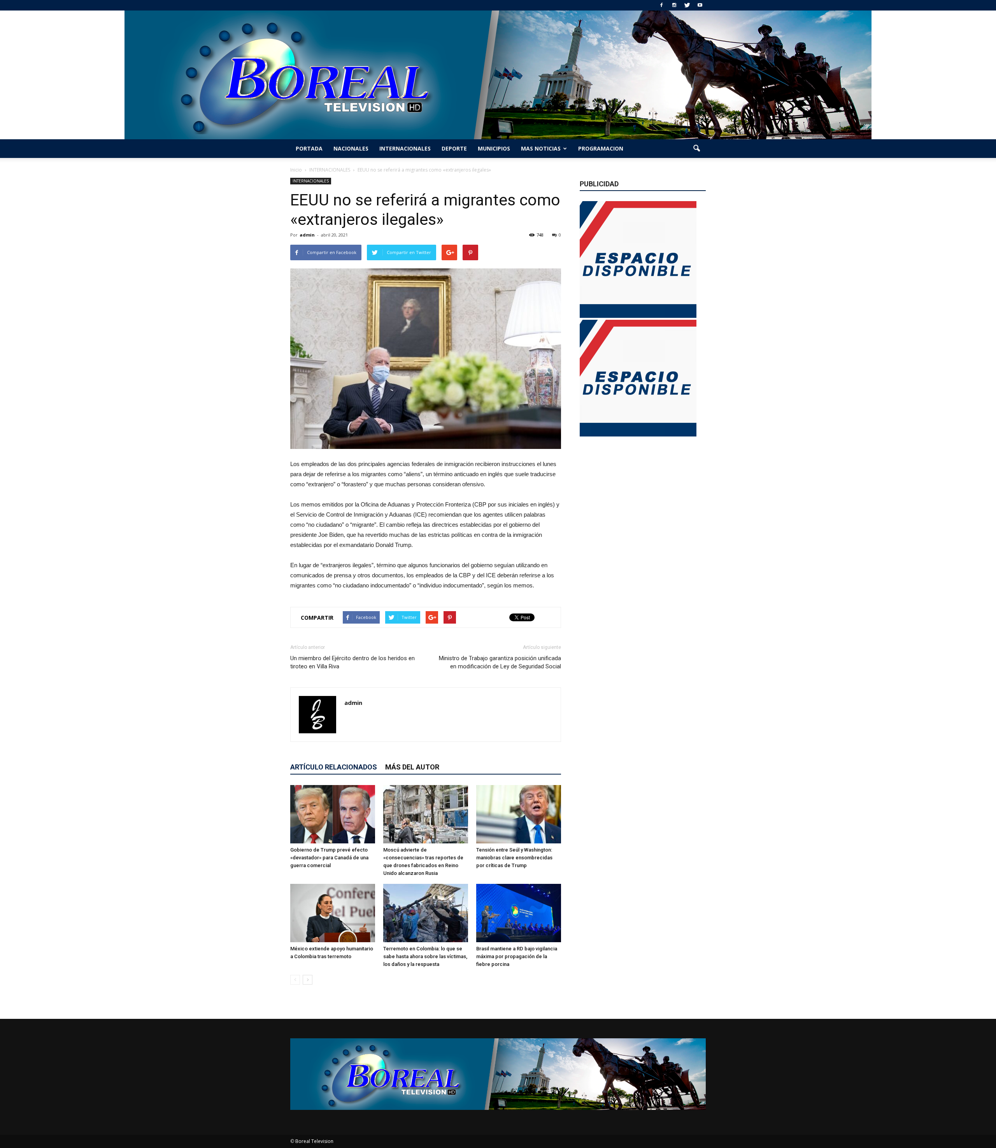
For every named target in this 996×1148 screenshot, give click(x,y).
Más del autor (412, 767)
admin (307, 235)
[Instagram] (674, 5)
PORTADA (309, 148)
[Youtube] (700, 5)
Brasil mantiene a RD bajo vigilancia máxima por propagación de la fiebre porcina (516, 956)
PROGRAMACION (600, 148)
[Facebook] (661, 5)
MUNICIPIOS (494, 148)
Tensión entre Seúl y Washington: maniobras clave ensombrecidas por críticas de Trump (514, 857)
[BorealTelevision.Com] (498, 75)
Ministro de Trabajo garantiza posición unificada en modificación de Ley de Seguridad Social (500, 662)
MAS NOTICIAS (541, 148)
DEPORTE (454, 148)
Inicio (296, 170)
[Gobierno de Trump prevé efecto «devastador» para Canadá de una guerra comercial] (332, 814)
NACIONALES (350, 148)
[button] (696, 148)
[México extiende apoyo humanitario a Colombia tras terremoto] (332, 913)
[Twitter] (687, 5)
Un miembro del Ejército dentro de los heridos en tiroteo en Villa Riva (352, 662)
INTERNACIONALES (405, 148)
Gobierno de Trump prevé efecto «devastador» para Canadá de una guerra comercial (329, 857)
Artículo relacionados (333, 767)
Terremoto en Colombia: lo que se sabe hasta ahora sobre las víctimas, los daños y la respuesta (425, 956)
